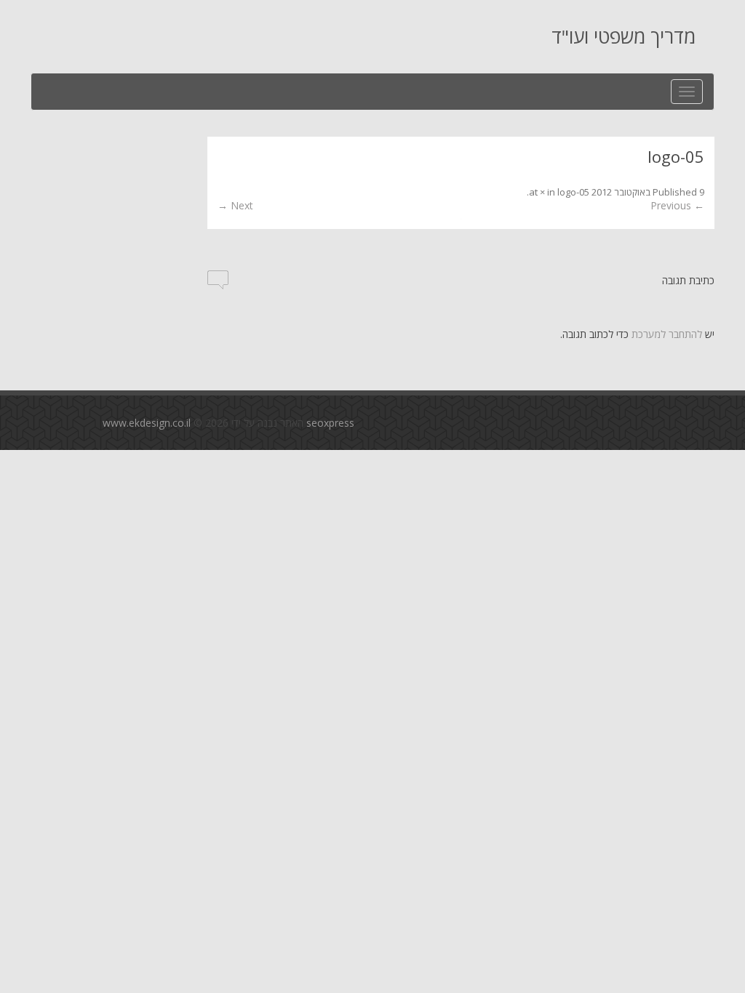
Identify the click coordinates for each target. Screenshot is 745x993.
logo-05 (573, 191)
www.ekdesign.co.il (147, 423)
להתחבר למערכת (667, 334)
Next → (235, 205)
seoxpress (330, 423)
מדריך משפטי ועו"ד (623, 36)
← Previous (677, 205)
